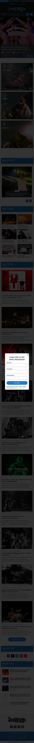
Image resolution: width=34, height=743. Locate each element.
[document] (17, 371)
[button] (28, 354)
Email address (10, 375)
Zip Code (9, 362)
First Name (9, 369)
